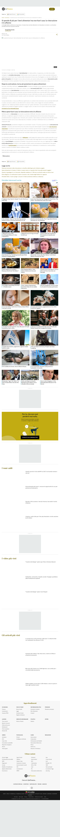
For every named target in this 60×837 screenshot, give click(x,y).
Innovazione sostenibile (7, 742)
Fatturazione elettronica (36, 770)
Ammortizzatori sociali (22, 765)
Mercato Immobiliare (22, 719)
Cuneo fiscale (49, 759)
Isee (46, 757)
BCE (32, 761)
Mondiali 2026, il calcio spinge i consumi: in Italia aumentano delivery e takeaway (22, 176)
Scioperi (32, 713)
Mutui (32, 744)
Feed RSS (39, 784)
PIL (32, 768)
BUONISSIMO (54, 793)
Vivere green (5, 748)
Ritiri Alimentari (34, 711)
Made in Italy (19, 761)
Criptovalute (33, 739)
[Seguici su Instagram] (32, 788)
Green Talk (4, 741)
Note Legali (21, 796)
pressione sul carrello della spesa (10, 108)
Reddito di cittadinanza (7, 767)
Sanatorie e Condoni (21, 763)
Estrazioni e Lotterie (35, 709)
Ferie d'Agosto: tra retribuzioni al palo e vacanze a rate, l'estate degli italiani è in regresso (24, 174)
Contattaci (26, 784)
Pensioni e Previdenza (35, 748)
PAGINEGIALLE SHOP (20, 793)
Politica (33, 719)
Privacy (25, 796)
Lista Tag (48, 770)
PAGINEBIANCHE (31, 793)
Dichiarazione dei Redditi (36, 741)
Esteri (46, 719)
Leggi (17, 711)
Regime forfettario (20, 715)
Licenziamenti (20, 768)
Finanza (3, 709)
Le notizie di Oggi (49, 768)
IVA (17, 767)
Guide (32, 735)
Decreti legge (5, 757)
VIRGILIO (8, 793)
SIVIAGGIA (45, 793)
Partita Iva (33, 746)
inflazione (25, 137)
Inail (47, 761)
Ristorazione (6, 156)
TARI (47, 765)
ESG (3, 739)
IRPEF (18, 770)
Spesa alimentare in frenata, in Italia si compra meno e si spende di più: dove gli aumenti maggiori (26, 170)
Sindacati (33, 757)
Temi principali (49, 767)
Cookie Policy (31, 796)
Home (3, 17)
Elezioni (32, 721)
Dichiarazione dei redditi (7, 759)
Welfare (18, 759)
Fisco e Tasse (19, 707)
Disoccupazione (5, 729)
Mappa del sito (33, 784)
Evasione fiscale (19, 713)
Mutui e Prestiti (19, 721)
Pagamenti (4, 763)
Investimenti (5, 711)
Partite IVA (4, 730)
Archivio (44, 784)
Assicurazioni (33, 737)
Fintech (18, 737)
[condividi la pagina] (56, 34)
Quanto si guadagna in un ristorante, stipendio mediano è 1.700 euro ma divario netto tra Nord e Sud (27, 172)
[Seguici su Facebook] (28, 788)
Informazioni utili (36, 707)
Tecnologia (19, 735)
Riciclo (3, 746)
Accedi (52, 9)
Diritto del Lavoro (6, 725)
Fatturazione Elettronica (36, 742)
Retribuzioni (4, 727)
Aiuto (45, 796)
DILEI (41, 793)
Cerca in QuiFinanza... (29, 780)
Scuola (3, 765)
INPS (3, 761)
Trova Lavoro (5, 721)
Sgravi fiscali (19, 757)
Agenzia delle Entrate (6, 768)
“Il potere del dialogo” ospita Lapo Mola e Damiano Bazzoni (40, 561)
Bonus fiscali (19, 709)
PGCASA (26, 793)
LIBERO (4, 793)
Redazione (48, 735)
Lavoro (4, 719)
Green (3, 735)
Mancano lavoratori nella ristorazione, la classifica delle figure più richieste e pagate (23, 168)
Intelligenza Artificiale (21, 739)
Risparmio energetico (7, 744)
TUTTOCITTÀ (37, 793)
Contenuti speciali (17, 784)
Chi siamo (16, 796)
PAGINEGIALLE (13, 793)
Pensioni (47, 707)
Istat (32, 767)
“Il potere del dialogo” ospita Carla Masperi (36, 591)
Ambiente (4, 737)
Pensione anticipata (49, 709)
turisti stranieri (12, 145)
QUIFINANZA (49, 793)
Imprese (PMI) (5, 713)
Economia (7, 17)
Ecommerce (4, 770)
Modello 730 (48, 763)
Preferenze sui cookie (39, 796)
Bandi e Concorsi (6, 723)
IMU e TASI (33, 765)
